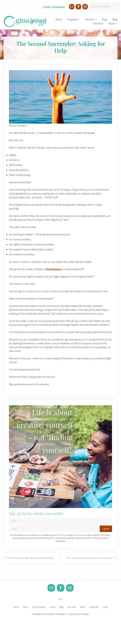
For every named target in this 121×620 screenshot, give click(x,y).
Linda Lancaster (82, 614)
